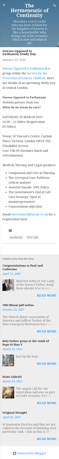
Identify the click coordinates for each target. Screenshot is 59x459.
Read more (47, 295)
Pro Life (32, 237)
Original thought (14, 412)
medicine (16, 237)
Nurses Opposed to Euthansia (23, 68)
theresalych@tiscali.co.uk (29, 214)
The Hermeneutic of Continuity (30, 10)
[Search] (55, 6)
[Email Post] (10, 231)
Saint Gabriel (12, 376)
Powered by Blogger (31, 453)
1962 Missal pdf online (18, 305)
